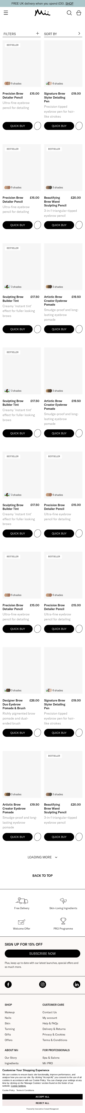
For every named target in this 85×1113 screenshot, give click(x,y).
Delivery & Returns (54, 1029)
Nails (8, 1018)
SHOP (69, 3)
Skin (7, 1023)
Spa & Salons (51, 1057)
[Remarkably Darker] (9, 286)
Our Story (11, 1057)
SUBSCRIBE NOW (42, 954)
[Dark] (50, 286)
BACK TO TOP (42, 876)
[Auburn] (50, 83)
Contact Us (49, 1012)
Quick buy (17, 126)
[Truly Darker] (50, 187)
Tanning (10, 1029)
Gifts (8, 1034)
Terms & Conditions (54, 1040)
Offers (8, 1040)
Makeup (10, 1012)
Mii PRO (47, 1063)
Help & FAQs (50, 1023)
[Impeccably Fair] (9, 83)
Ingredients (12, 1063)
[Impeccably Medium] (9, 187)
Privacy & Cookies (53, 1034)
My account (49, 1018)
